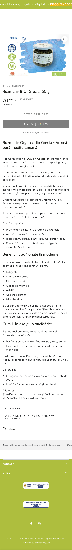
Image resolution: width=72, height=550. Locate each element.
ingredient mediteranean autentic (27, 172)
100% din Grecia (35, 158)
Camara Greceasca (13, 86)
